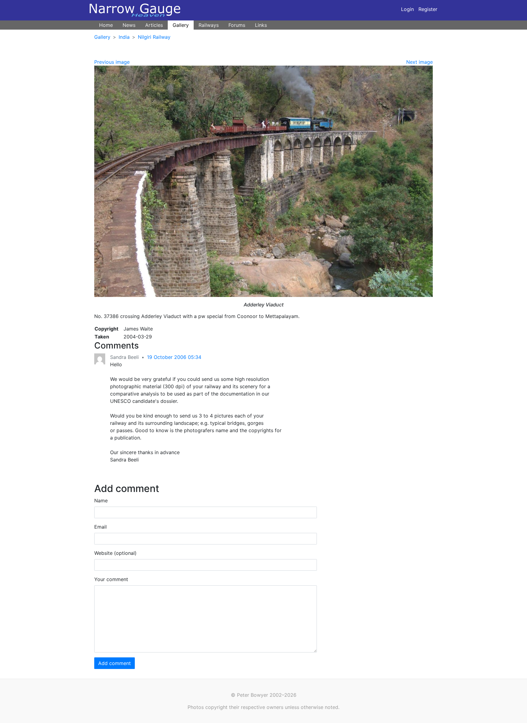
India (124, 37)
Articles (154, 25)
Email (100, 527)
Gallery (181, 25)
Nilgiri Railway (154, 37)
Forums (236, 25)
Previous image (112, 62)
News (129, 25)
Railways (209, 25)
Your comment (111, 579)
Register (427, 9)
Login (407, 9)
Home (106, 25)
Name (101, 500)
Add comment (114, 663)
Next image (419, 62)
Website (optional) (115, 553)
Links (261, 25)
